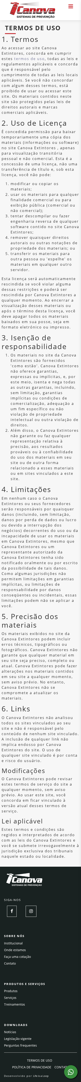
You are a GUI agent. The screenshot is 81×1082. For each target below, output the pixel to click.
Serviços (10, 998)
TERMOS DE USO (39, 1060)
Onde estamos (15, 950)
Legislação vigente (18, 1039)
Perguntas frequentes (20, 1045)
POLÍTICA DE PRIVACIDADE (31, 1067)
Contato (10, 963)
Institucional (13, 943)
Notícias (10, 1032)
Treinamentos (14, 1004)
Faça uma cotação (17, 957)
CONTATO (61, 1067)
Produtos (11, 991)
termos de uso (29, 58)
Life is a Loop (41, 1076)
